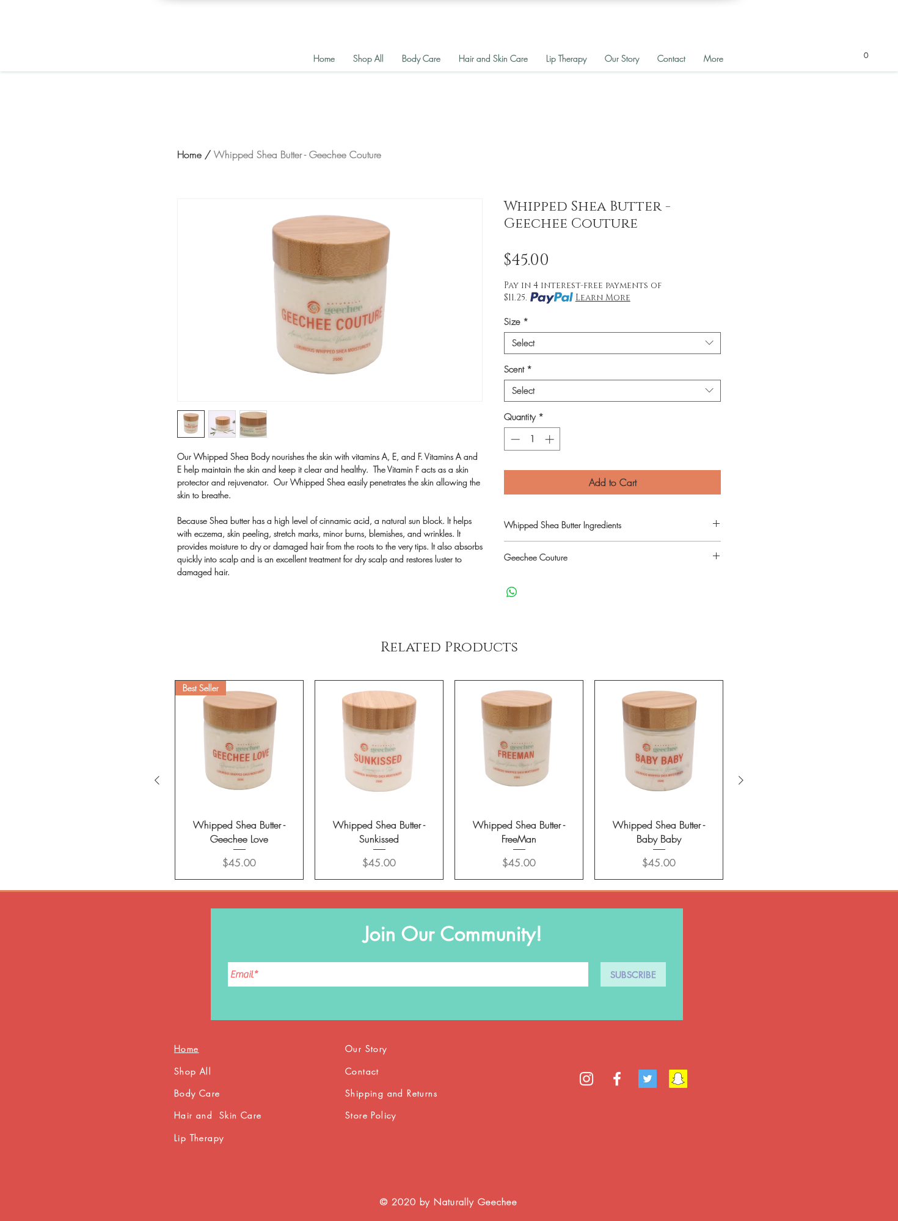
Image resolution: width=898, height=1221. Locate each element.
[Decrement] (514, 439)
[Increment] (550, 439)
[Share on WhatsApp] (512, 592)
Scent (518, 369)
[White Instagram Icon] (586, 1079)
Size (516, 321)
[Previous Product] (157, 780)
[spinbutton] (532, 439)
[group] (449, 779)
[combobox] (612, 343)
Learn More (602, 297)
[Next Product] (741, 780)
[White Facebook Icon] (617, 1079)
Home (189, 154)
